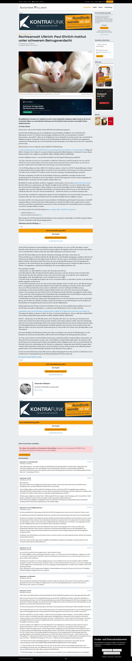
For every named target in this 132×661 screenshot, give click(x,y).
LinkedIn (35, 48)
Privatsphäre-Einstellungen (112, 653)
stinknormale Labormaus (81, 183)
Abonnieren (99, 56)
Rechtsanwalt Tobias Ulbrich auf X (29, 357)
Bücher (25, 1)
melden (89, 461)
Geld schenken (104, 27)
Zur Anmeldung (24, 454)
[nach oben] (66, 659)
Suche (92, 1)
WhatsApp (41, 48)
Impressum (110, 656)
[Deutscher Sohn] (97, 121)
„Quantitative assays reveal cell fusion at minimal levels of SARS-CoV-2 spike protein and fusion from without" (53, 311)
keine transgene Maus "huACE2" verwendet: (60, 209)
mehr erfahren (104, 34)
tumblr (29, 48)
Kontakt (96, 1)
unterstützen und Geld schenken (56, 237)
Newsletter (36, 1)
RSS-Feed (87, 1)
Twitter (20, 48)
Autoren (20, 1)
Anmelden (103, 1)
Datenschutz (118, 656)
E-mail (44, 48)
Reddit (26, 48)
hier (34, 212)
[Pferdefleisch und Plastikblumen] (104, 121)
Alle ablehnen (117, 650)
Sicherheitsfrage (100, 46)
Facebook (23, 48)
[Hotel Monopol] (110, 121)
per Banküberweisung (56, 241)
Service (29, 1)
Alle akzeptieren (107, 650)
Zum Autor (38, 390)
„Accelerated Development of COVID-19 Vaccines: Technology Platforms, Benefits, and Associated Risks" (51, 150)
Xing (38, 48)
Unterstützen (110, 1)
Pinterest (32, 48)
